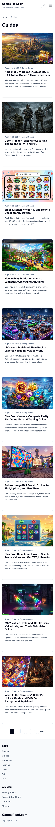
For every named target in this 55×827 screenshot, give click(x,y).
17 (34, 731)
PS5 (4, 778)
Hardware (7, 760)
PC (3, 774)
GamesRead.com (12, 3)
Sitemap (6, 806)
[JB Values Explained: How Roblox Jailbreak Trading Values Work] (27, 324)
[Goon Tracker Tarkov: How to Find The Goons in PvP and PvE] (27, 117)
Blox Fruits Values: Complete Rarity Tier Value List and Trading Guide (26, 418)
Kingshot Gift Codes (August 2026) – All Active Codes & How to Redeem (27, 73)
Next (42, 731)
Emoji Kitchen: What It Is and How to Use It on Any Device (27, 211)
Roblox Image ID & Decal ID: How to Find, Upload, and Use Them (27, 487)
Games (5, 751)
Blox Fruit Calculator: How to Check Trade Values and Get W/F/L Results (27, 556)
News (5, 769)
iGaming (6, 765)
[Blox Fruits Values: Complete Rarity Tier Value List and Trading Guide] (27, 393)
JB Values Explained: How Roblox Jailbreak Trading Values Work (25, 349)
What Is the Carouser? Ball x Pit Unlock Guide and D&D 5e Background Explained (24, 698)
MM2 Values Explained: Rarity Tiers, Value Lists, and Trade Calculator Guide (27, 626)
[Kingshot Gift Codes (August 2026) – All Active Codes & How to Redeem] (27, 48)
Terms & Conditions (11, 797)
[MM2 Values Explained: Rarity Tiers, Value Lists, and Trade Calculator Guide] (27, 599)
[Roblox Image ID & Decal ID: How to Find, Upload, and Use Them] (27, 462)
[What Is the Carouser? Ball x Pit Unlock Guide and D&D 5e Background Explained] (27, 672)
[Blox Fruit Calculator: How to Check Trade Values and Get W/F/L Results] (27, 531)
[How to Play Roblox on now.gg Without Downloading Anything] (27, 255)
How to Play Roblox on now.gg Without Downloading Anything (24, 280)
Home (5, 17)
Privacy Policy (9, 792)
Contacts (6, 801)
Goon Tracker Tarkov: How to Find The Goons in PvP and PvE (26, 142)
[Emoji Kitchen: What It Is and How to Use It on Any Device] (27, 186)
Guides (5, 755)
